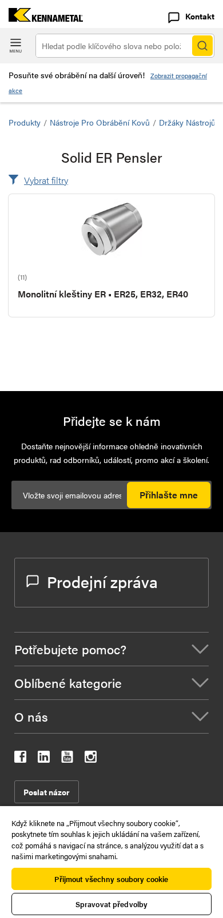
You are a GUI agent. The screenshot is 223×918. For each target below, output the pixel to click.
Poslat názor (46, 792)
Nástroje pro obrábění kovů (100, 122)
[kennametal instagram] (91, 759)
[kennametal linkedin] (44, 759)
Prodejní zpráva (102, 581)
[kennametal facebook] (20, 759)
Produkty (25, 122)
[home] (41, 18)
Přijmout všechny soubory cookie (111, 878)
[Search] (202, 45)
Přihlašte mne (169, 494)
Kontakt (199, 16)
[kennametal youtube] (67, 759)
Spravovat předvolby (111, 904)
